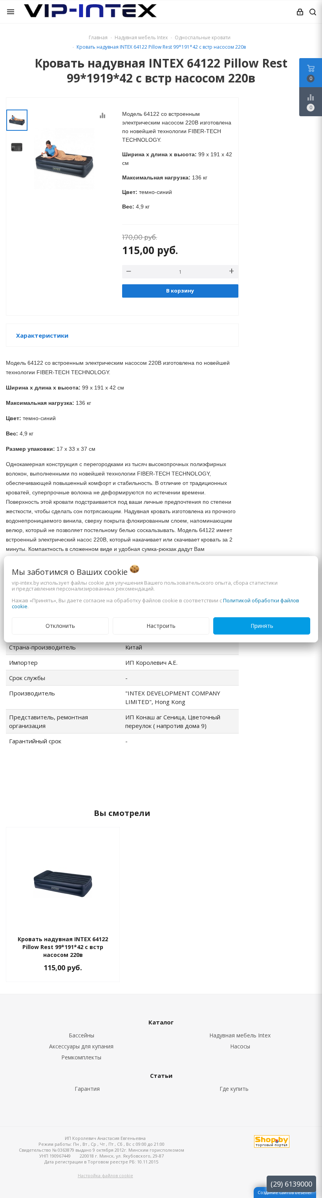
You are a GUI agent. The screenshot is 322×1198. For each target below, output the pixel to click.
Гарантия (87, 1088)
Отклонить (60, 625)
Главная (98, 37)
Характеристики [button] (42, 335)
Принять (262, 625)
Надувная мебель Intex (240, 1035)
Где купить (234, 1088)
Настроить (161, 625)
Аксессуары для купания (81, 1046)
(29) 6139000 (291, 1184)
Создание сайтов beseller (285, 1192)
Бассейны (81, 1035)
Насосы (240, 1046)
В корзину (180, 290)
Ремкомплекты (81, 1057)
